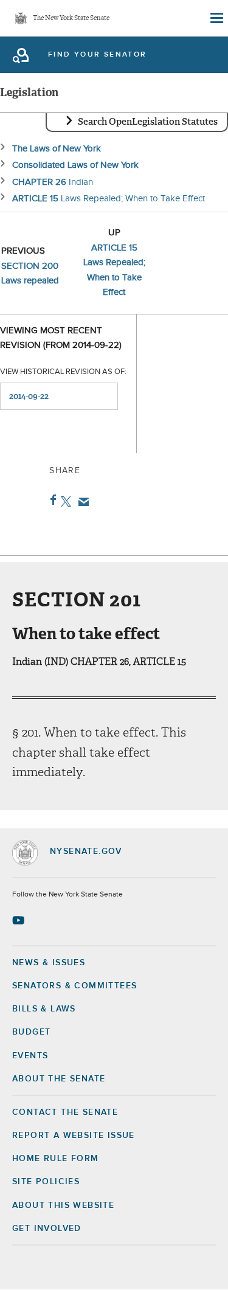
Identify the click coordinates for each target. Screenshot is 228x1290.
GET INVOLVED (46, 1228)
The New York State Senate (71, 18)
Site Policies (46, 1181)
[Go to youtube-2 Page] (19, 920)
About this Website (63, 1205)
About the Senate (58, 1079)
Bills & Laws (44, 1009)
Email (81, 502)
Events (30, 1056)
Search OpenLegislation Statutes (148, 122)
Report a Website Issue (73, 1135)
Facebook (50, 500)
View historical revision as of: (63, 372)
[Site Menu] (216, 18)
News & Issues (48, 963)
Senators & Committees (74, 986)
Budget (31, 1032)
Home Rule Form (55, 1158)
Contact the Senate (65, 1112)
